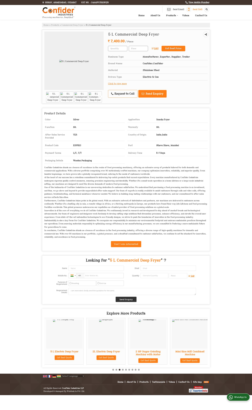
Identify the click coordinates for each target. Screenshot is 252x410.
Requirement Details (61, 291)
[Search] (205, 9)
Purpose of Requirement (61, 283)
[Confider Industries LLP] (59, 12)
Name (64, 268)
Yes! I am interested (126, 244)
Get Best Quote (61, 358)
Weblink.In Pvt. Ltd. (76, 391)
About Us (155, 15)
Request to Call (124, 93)
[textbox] (138, 48)
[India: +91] (73, 275)
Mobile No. (62, 275)
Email (137, 268)
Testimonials (158, 382)
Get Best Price (173, 48)
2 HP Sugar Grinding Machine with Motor (145, 353)
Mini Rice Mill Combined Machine (187, 353)
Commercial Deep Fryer (72, 25)
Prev (48, 97)
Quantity (135, 275)
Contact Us (201, 15)
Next (100, 97)
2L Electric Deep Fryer (103, 351)
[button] (199, 2)
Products (171, 15)
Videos (185, 15)
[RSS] (206, 382)
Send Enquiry (154, 93)
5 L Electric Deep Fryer (61, 351)
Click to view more (117, 84)
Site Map (197, 382)
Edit (156, 48)
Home (141, 15)
